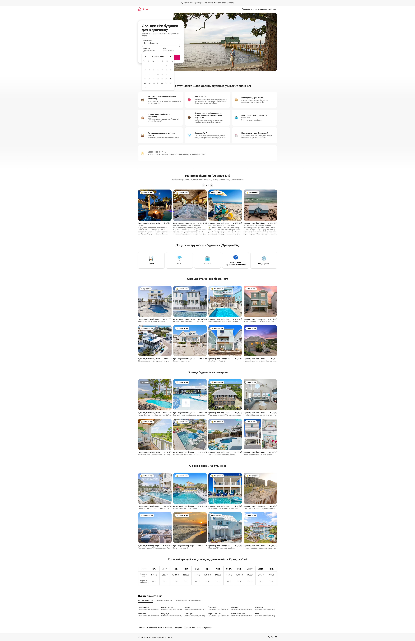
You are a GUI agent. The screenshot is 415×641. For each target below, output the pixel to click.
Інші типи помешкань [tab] (164, 600)
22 (166, 79)
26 (153, 83)
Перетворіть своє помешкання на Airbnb (259, 9)
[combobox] (160, 43)
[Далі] (211, 185)
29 (166, 83)
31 (145, 88)
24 (145, 83)
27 (158, 83)
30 (171, 83)
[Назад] (203, 185)
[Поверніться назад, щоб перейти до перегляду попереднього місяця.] (145, 56)
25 (149, 83)
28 (162, 83)
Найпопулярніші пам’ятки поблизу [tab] (188, 600)
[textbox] (151, 50)
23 (171, 79)
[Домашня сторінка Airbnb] (143, 9)
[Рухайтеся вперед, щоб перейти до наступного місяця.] (170, 56)
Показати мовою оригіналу (224, 3)
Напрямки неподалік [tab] (145, 600)
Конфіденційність (159, 637)
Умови (170, 637)
